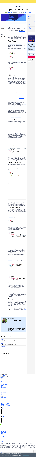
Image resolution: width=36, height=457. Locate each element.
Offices (2, 434)
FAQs (1, 394)
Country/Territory (30, 53)
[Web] (31, 20)
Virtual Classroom (3, 392)
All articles (29, 16)
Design (29, 24)
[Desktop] (31, 23)
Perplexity (15, 23)
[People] (31, 27)
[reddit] (29, 61)
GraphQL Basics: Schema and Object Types (8, 340)
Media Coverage (3, 432)
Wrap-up (2, 31)
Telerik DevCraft (2, 375)
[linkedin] (32, 60)
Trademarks (31, 446)
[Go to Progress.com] (2, 425)
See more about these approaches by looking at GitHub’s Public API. (20, 310)
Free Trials (2, 380)
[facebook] (29, 60)
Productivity (30, 25)
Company (2, 428)
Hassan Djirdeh (10, 12)
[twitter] (30, 60)
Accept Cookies (26, 454)
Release (29, 28)
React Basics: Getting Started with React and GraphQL (10, 347)
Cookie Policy (9, 455)
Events (2, 393)
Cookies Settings (32, 454)
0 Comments (29, 12)
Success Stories (3, 397)
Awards (2, 430)
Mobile (29, 21)
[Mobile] (31, 21)
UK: (4, 402)
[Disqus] (13, 364)
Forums (2, 388)
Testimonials (3, 398)
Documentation (3, 386)
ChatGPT (10, 23)
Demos (2, 385)
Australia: (5, 405)
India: (5, 403)
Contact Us (2, 415)
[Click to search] (34, 33)
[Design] (31, 24)
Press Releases (3, 431)
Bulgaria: (5, 404)
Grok (24, 23)
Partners (2, 391)
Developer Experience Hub (5, 384)
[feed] (30, 61)
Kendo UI (1, 377)
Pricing (2, 381)
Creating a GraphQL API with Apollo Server (8, 344)
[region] (18, 455)
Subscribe (31, 56)
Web (25, 12)
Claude (20, 23)
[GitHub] (1, 412)
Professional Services (4, 390)
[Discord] (1, 413)
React (4, 346)
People (29, 27)
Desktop (31, 23)
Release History (3, 387)
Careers (2, 433)
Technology (2, 429)
